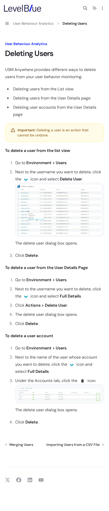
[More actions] (102, 8)
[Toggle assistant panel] (94, 8)
